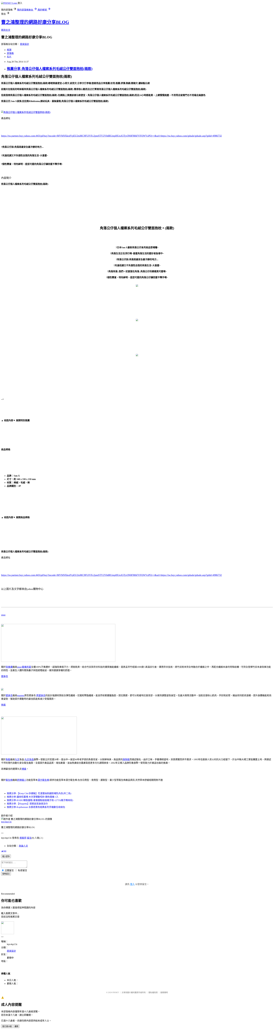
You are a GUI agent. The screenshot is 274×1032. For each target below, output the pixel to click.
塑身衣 (4, 676)
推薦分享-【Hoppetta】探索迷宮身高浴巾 (27, 803)
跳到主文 (5, 30)
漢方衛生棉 (43, 780)
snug (3, 615)
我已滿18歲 (7, 1026)
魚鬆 (3, 705)
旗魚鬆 (126, 759)
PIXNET (115, 992)
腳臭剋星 (26, 667)
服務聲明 (164, 992)
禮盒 (24, 769)
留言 (29, 838)
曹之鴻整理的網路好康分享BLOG (35, 22)
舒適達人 (21, 780)
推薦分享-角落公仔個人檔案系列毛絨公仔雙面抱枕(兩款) (49, 69)
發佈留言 (6, 874)
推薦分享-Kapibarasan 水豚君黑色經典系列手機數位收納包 (36, 807)
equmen (20, 695)
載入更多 (6, 856)
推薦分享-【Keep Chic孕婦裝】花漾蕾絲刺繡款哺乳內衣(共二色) (39, 793)
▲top (3, 851)
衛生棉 (9, 780)
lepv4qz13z (6, 822)
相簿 (9, 50)
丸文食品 (29, 759)
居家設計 (24, 44)
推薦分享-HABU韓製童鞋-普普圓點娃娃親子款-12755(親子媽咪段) (40, 800)
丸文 (17, 759)
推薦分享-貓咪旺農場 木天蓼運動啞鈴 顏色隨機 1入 (32, 797)
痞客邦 (23, 838)
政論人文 (23, 846)
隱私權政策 (153, 992)
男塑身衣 (40, 695)
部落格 (10, 53)
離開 (16, 1026)
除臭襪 (9, 667)
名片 (9, 56)
